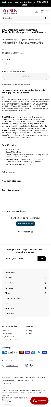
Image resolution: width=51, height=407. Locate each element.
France (31, 40)
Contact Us (6, 331)
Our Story (29, 331)
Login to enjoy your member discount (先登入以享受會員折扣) (25, 3)
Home (4, 26)
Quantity (6, 59)
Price (4, 49)
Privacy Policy (7, 383)
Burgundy (24, 40)
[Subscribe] (42, 258)
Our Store (29, 334)
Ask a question (8, 172)
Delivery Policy (8, 380)
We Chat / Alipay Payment (11, 340)
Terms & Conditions (25, 380)
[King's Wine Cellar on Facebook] (31, 365)
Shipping (5, 71)
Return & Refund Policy (35, 377)
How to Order (7, 334)
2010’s (17, 190)
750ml (37, 40)
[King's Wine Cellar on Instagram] (27, 365)
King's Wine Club (8, 337)
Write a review (25, 223)
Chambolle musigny (10, 40)
